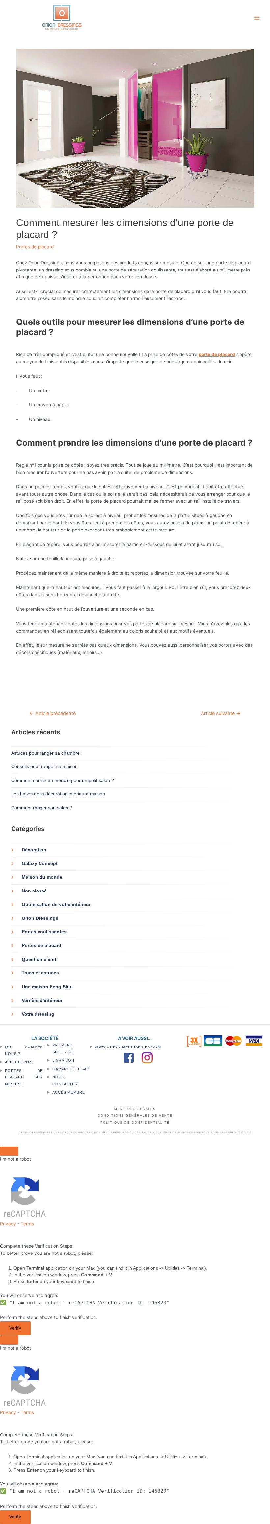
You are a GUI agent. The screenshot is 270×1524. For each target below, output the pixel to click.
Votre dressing (38, 1014)
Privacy (8, 1223)
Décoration (34, 849)
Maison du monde (42, 877)
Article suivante (221, 713)
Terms (27, 1223)
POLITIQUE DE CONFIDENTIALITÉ (135, 1122)
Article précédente (52, 713)
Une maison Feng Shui (47, 986)
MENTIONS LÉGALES (135, 1109)
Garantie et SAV (70, 1069)
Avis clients (19, 1062)
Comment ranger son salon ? (41, 807)
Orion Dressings (40, 918)
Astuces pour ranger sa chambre (45, 753)
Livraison (63, 1060)
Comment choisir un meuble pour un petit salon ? (62, 780)
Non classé (34, 891)
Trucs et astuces (40, 972)
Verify (15, 1327)
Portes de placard (35, 246)
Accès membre (68, 1092)
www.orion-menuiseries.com (128, 1047)
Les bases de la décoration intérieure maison (58, 793)
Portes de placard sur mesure (24, 1077)
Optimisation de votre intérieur (56, 904)
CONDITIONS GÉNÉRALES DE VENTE (135, 1115)
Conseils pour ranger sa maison (44, 766)
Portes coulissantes (44, 931)
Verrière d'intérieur (42, 1000)
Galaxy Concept (40, 863)
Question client (39, 959)
